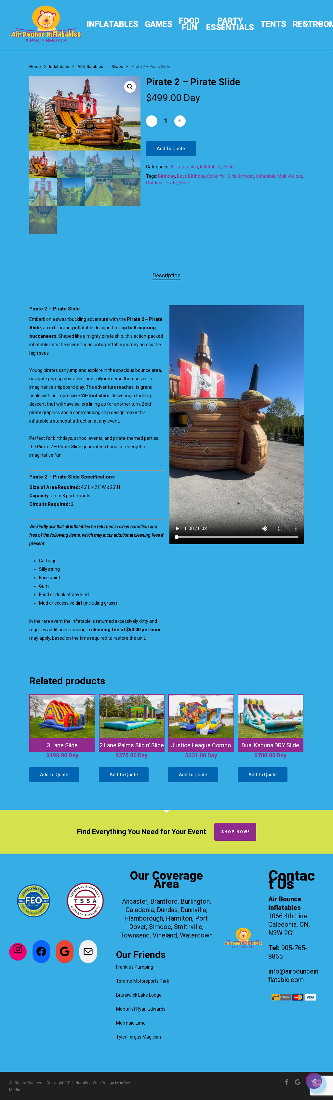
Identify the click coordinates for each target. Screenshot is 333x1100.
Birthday (166, 176)
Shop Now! (235, 832)
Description (166, 275)
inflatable (265, 176)
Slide (184, 182)
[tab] (166, 275)
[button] (130, 87)
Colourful (216, 176)
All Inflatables (90, 66)
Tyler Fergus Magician (138, 1037)
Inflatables (59, 66)
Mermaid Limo (131, 1023)
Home (35, 66)
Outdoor (154, 182)
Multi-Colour (289, 176)
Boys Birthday (191, 176)
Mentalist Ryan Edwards (141, 1009)
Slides (117, 66)
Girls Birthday (241, 176)
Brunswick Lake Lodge (139, 995)
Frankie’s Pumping (134, 967)
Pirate (171, 182)
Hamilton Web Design (94, 1082)
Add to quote (171, 148)
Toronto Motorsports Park (142, 981)
